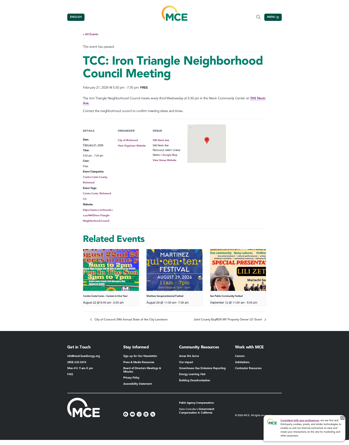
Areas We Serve (189, 356)
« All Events (90, 34)
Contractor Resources (248, 368)
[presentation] (111, 270)
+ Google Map (168, 155)
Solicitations (242, 362)
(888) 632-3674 (76, 362)
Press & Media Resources (138, 362)
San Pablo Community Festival (226, 296)
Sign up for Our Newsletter (140, 356)
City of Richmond (128, 140)
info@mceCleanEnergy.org (83, 356)
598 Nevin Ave (161, 140)
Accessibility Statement (137, 384)
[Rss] (152, 414)
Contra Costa (90, 193)
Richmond (89, 182)
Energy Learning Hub (192, 374)
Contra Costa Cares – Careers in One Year (105, 296)
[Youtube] (132, 414)
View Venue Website (164, 160)
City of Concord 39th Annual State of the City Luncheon (131, 319)
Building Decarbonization (194, 380)
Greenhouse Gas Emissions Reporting (202, 368)
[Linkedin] (145, 414)
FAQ (70, 374)
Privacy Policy (131, 377)
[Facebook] (125, 414)
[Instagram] (139, 414)
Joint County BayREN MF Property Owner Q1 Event (228, 319)
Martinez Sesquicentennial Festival (165, 296)
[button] (342, 417)
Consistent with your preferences (299, 420)
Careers (240, 356)
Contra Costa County (95, 177)
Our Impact (186, 362)
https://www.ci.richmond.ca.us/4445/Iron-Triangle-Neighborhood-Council (98, 215)
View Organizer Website (132, 146)
